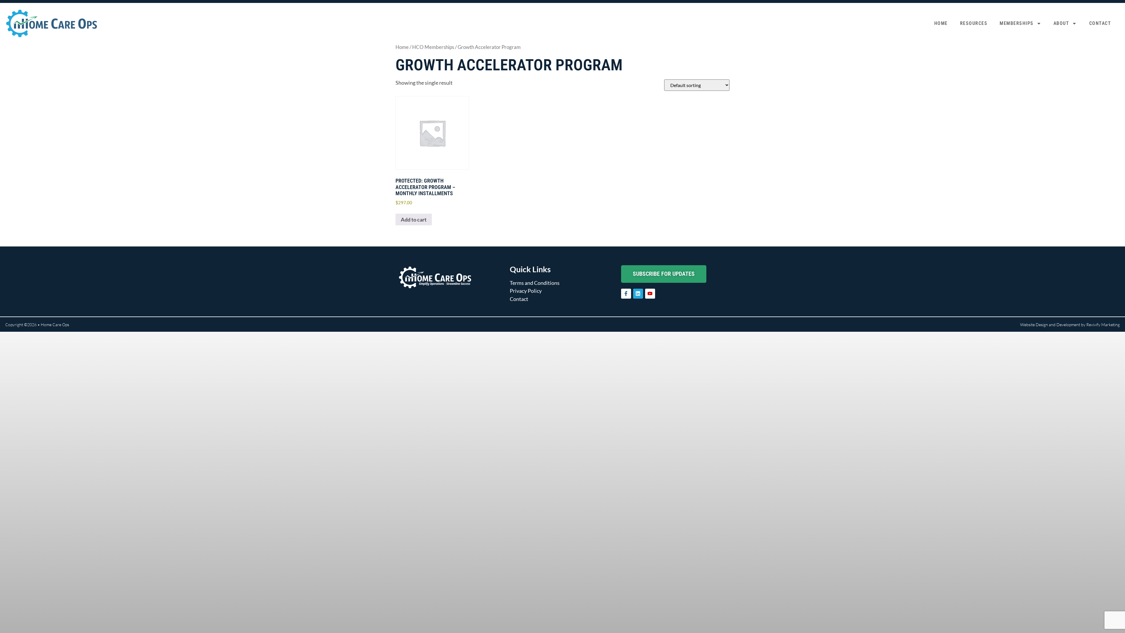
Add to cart (414, 219)
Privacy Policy (526, 290)
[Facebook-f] (626, 294)
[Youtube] (650, 294)
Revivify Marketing (1103, 324)
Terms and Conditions (535, 283)
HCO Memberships (433, 47)
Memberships (1017, 23)
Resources (974, 23)
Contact (1100, 23)
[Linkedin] (638, 294)
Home (941, 23)
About (1061, 23)
